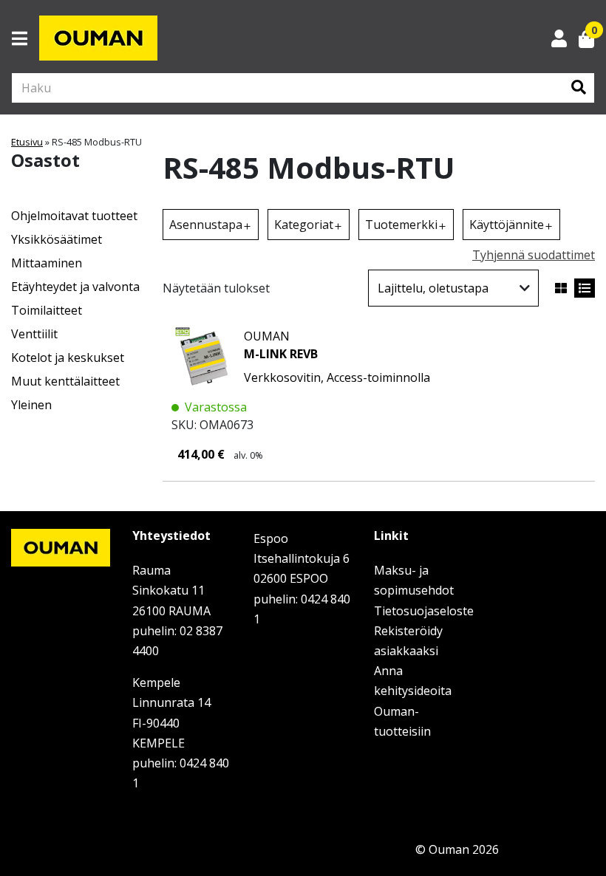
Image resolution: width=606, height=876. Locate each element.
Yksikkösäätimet (56, 239)
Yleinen (31, 405)
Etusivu (27, 141)
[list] (584, 288)
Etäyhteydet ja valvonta (75, 286)
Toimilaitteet (46, 310)
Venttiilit (34, 334)
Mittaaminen (46, 263)
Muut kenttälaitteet (65, 381)
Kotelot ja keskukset (67, 357)
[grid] (561, 288)
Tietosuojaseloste (424, 611)
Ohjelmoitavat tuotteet (74, 216)
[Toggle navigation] (25, 38)
